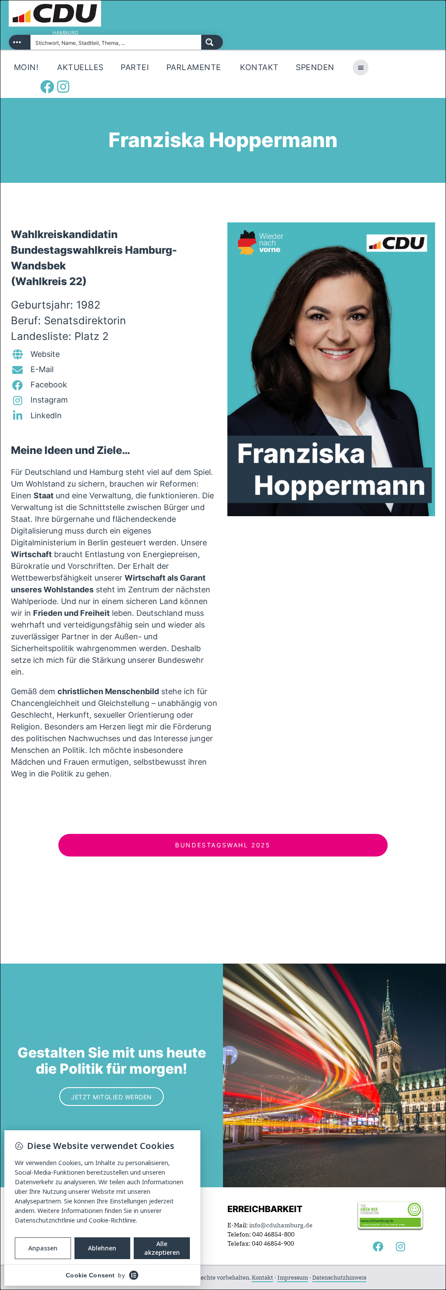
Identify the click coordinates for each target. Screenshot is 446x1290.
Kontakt (262, 1277)
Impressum (292, 1277)
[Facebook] (47, 87)
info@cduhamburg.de (281, 1225)
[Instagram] (63, 87)
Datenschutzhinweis (339, 1277)
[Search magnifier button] (212, 42)
